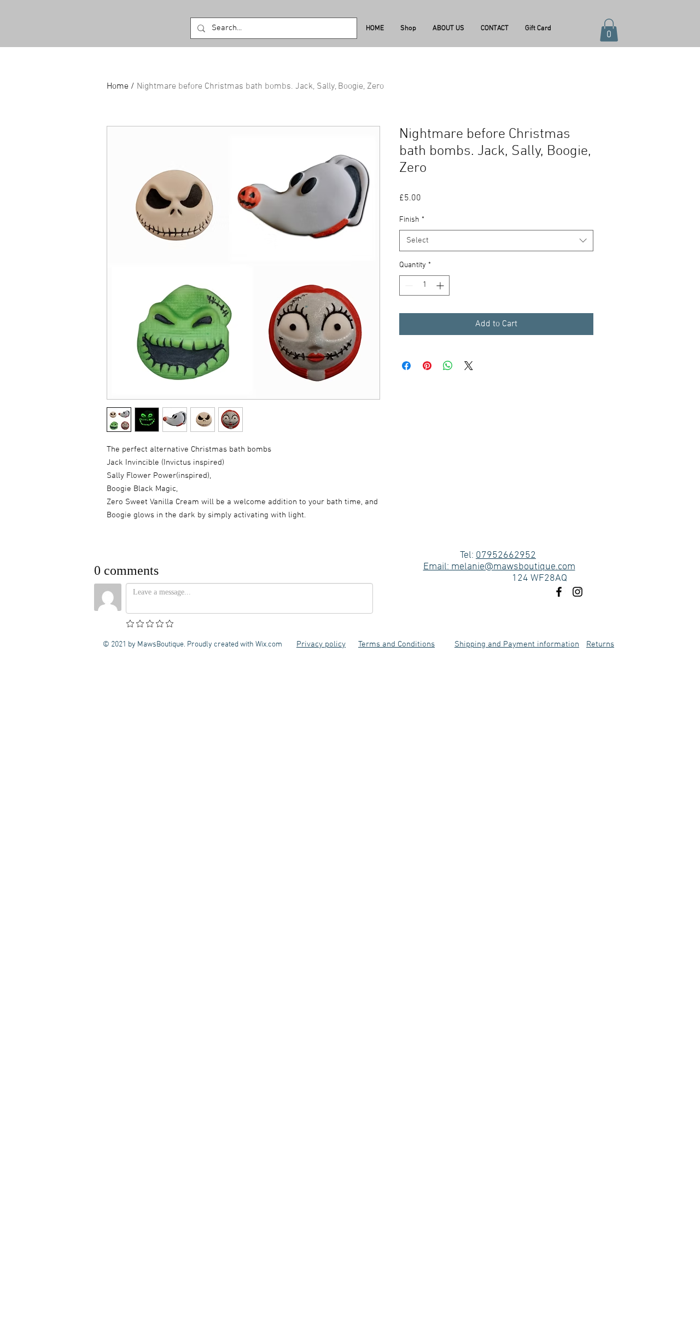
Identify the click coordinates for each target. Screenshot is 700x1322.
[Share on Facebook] (406, 365)
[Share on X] (468, 365)
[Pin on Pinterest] (427, 365)
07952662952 (506, 555)
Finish (411, 219)
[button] (609, 30)
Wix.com (268, 644)
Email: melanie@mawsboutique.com (499, 567)
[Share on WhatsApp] (447, 365)
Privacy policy (321, 644)
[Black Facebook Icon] (558, 591)
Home (118, 86)
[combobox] (496, 240)
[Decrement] (408, 285)
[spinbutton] (424, 285)
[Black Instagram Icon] (577, 591)
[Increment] (441, 285)
